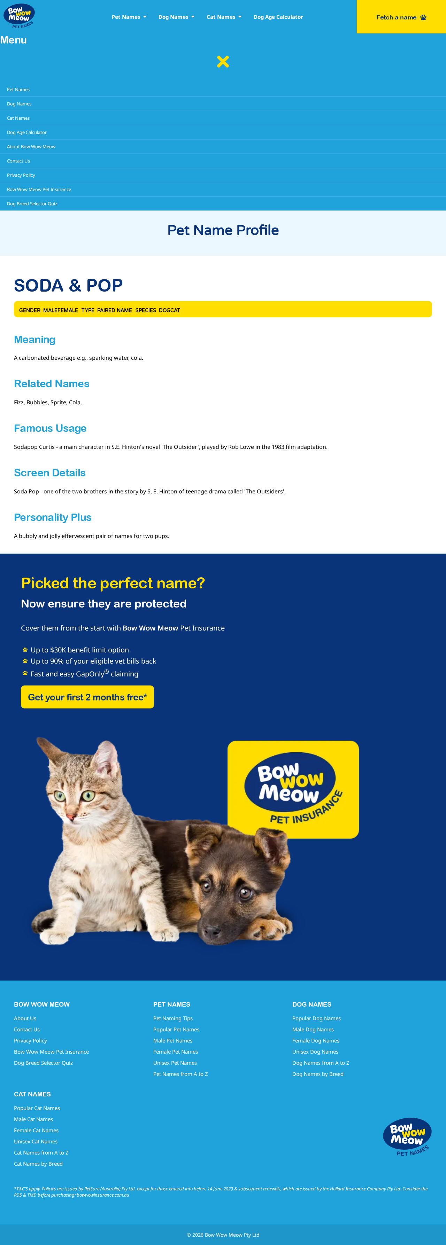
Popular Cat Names (37, 1107)
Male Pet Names (172, 1040)
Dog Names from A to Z (320, 1062)
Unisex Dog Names (315, 1051)
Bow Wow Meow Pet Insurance (51, 1051)
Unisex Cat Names (35, 1141)
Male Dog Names (313, 1029)
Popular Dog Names (316, 1018)
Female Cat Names (36, 1130)
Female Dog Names (315, 1040)
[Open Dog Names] (192, 17)
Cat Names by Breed (38, 1163)
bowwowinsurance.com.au (103, 1195)
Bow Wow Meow (150, 628)
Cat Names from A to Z (41, 1152)
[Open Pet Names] (144, 17)
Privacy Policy (30, 1040)
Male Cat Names (33, 1119)
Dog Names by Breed (318, 1073)
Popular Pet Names (176, 1029)
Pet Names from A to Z (180, 1073)
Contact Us (27, 1029)
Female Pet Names (175, 1051)
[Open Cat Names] (240, 17)
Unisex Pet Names (175, 1062)
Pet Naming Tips (173, 1018)
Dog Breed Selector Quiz (43, 1062)
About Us (25, 1018)
